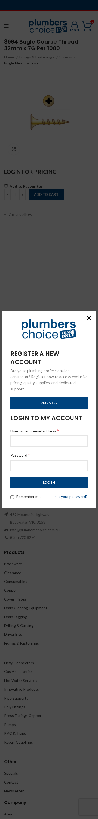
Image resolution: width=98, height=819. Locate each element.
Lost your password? (70, 496)
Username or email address (34, 430)
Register (49, 403)
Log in (49, 482)
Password (20, 455)
